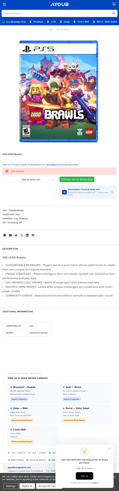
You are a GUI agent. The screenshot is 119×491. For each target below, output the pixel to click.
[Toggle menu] (4, 4)
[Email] (10, 235)
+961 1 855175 (18, 453)
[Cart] (114, 4)
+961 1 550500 (38, 453)
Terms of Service (37, 460)
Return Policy (17, 460)
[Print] (16, 235)
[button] (31, 180)
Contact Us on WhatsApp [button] (77, 179)
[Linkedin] (27, 235)
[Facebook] (4, 235)
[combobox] (56, 13)
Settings (11, 486)
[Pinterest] (32, 235)
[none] (59, 92)
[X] (21, 235)
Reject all (27, 486)
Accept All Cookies (49, 486)
